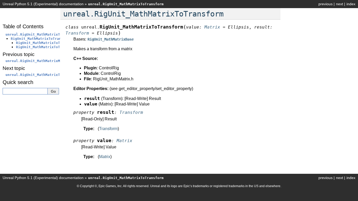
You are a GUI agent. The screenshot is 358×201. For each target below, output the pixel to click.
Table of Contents (23, 26)
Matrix (104, 156)
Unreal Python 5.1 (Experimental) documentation (43, 4)
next (339, 4)
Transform (108, 128)
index (350, 4)
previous (325, 4)
